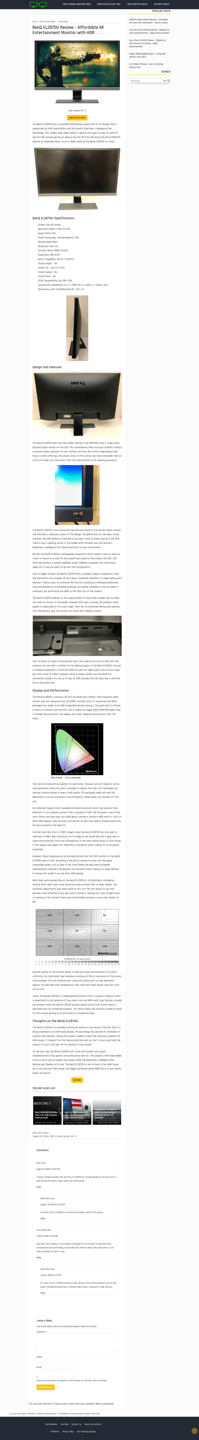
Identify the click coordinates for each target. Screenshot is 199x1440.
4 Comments (63, 21)
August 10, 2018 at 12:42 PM (53, 1204)
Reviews (45, 1133)
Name (40, 1357)
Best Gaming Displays (86, 1431)
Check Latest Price (77, 118)
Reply (39, 1187)
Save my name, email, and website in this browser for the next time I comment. (72, 1380)
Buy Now (77, 1080)
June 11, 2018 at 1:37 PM (51, 1275)
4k (56, 1136)
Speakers (51, 259)
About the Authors (93, 1424)
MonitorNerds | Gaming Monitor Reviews (38, 5)
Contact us (76, 1424)
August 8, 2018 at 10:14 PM (48, 1169)
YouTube (64, 1424)
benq (60, 1136)
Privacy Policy (68, 1431)
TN (75, 1136)
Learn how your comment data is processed (91, 1403)
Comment (42, 1332)
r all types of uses (96, 133)
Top (195, 1431)
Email (40, 1367)
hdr (72, 1136)
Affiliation (54, 1431)
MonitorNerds (51, 1424)
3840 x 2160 (49, 1136)
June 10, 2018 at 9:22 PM (47, 1236)
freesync (66, 1136)
